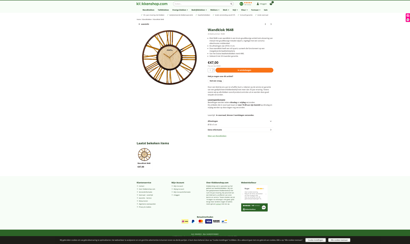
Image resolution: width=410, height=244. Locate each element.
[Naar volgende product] (271, 24)
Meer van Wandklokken (217, 136)
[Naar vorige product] (265, 24)
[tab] (240, 121)
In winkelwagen (244, 70)
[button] (261, 3)
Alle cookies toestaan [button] (339, 240)
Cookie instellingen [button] (315, 240)
